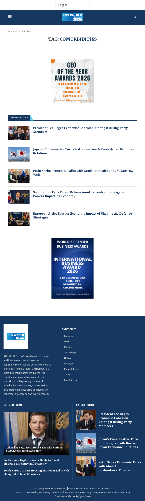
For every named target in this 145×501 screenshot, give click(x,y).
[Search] (135, 17)
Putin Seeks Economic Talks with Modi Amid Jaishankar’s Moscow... (119, 466)
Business (69, 336)
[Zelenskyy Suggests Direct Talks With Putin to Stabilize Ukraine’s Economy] (36, 433)
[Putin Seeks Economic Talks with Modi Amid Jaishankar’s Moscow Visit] (19, 176)
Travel (67, 374)
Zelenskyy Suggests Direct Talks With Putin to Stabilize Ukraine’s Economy (34, 449)
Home (11, 31)
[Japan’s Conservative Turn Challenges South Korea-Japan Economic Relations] (19, 154)
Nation (67, 358)
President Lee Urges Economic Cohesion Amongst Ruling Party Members (80, 130)
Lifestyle (68, 363)
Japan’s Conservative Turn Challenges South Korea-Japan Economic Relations (84, 151)
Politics (68, 347)
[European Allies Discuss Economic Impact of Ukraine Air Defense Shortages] (19, 219)
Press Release (71, 369)
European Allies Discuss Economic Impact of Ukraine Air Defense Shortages (82, 215)
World (67, 341)
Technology (70, 352)
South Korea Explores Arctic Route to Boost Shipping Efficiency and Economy (31, 462)
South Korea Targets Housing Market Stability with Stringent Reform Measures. (36, 472)
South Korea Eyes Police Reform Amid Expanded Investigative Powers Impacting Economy (79, 194)
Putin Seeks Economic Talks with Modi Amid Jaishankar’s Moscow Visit (83, 172)
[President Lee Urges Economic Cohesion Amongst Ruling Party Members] (19, 133)
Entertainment (71, 380)
